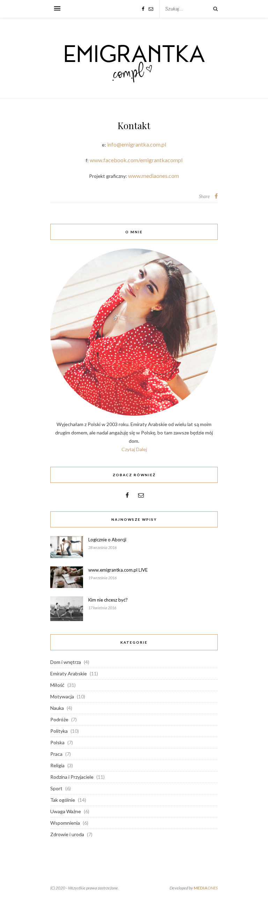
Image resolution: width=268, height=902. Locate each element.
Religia (57, 765)
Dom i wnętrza (65, 662)
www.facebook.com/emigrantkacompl (136, 160)
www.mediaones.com (153, 175)
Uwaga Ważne (65, 811)
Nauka (57, 708)
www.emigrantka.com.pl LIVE (118, 570)
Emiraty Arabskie (68, 673)
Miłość (57, 685)
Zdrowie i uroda (67, 834)
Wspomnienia (65, 823)
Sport (56, 788)
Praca (56, 754)
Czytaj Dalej (134, 449)
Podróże (59, 719)
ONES (206, 888)
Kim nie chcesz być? (108, 600)
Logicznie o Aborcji (107, 539)
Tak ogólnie (62, 800)
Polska (57, 742)
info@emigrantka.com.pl (136, 144)
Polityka (59, 731)
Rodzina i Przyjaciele (72, 777)
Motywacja (62, 696)
